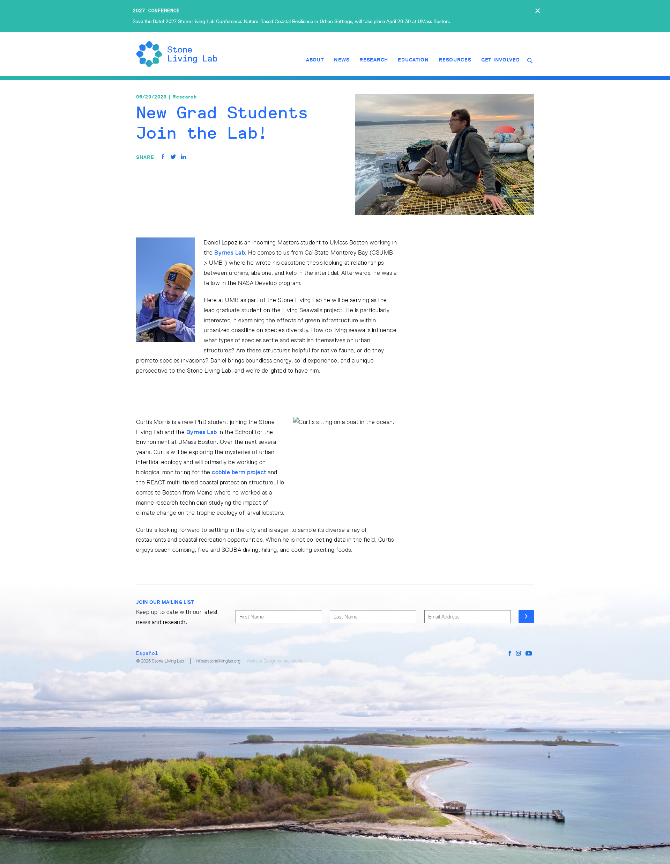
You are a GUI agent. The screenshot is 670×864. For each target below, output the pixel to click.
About (315, 60)
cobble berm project (239, 472)
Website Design (261, 661)
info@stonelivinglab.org (218, 661)
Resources (455, 60)
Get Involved (500, 60)
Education (413, 60)
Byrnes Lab (229, 252)
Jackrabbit (293, 661)
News (342, 60)
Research (373, 60)
